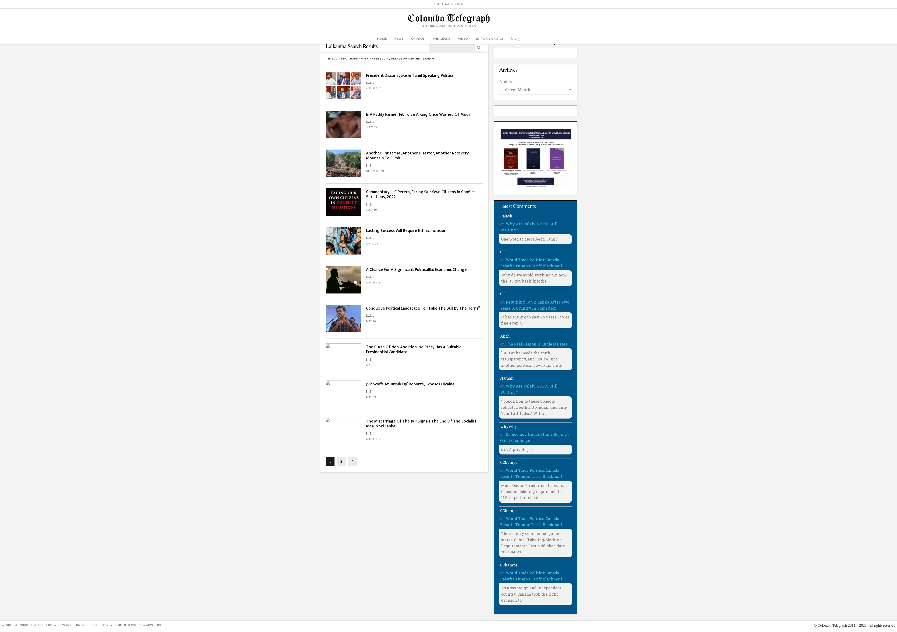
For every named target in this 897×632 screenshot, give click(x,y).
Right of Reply (97, 625)
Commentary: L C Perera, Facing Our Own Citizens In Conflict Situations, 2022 (420, 194)
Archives (507, 81)
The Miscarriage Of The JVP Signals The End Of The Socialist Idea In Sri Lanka (421, 424)
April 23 (372, 243)
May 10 (371, 321)
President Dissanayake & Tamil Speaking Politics (410, 75)
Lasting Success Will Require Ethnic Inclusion (406, 230)
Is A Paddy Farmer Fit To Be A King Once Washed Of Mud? (418, 114)
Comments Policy (127, 625)
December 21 (375, 171)
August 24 (373, 282)
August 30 (373, 439)
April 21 (372, 365)
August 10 (373, 88)
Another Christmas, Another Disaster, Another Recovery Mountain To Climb (417, 156)
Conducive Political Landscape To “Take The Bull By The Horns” (423, 308)
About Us (45, 625)
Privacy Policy (69, 625)
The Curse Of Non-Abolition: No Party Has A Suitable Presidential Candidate (414, 350)
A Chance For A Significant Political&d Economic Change (416, 269)
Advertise (154, 625)
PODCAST (26, 625)
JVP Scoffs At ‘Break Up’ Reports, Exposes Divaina (410, 384)
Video (9, 625)
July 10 (371, 209)
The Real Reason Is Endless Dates (536, 344)
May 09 (371, 397)
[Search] (479, 48)
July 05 (371, 127)
